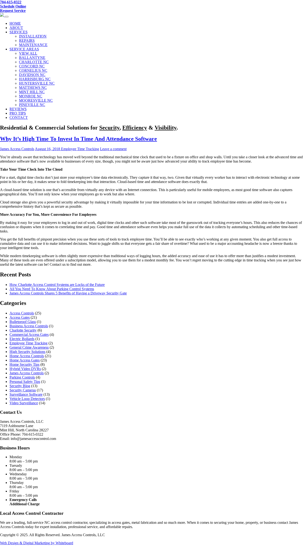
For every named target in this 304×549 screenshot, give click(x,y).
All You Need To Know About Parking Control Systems (52, 289)
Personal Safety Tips (25, 382)
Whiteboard (64, 543)
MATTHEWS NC (33, 88)
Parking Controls (22, 377)
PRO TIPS (18, 113)
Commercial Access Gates (29, 334)
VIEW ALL (28, 53)
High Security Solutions (27, 352)
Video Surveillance (24, 403)
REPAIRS (27, 41)
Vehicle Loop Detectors (27, 399)
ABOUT (16, 28)
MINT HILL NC (32, 92)
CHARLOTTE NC (34, 62)
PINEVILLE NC (32, 105)
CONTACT (19, 118)
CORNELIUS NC (33, 70)
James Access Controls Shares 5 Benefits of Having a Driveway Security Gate (68, 293)
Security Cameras (23, 390)
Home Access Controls (27, 356)
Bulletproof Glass (23, 322)
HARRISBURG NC (35, 79)
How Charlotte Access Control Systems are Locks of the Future (57, 285)
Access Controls (22, 313)
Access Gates (20, 317)
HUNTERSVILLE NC (37, 83)
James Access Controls (17, 149)
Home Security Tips (24, 364)
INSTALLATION (33, 36)
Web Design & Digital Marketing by (28, 543)
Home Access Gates (25, 360)
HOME (15, 23)
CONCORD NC (32, 66)
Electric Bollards (22, 339)
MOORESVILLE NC (36, 100)
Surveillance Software (26, 394)
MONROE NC (30, 96)
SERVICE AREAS (24, 49)
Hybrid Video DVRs (25, 369)
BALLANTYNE (32, 58)
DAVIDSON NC (32, 75)
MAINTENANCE (33, 45)
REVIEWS (18, 109)
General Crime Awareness (29, 347)
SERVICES (19, 32)
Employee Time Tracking (80, 149)
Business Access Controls (29, 326)
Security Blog (20, 386)
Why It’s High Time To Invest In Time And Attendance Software (78, 139)
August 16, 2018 (48, 149)
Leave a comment (113, 149)
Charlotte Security (23, 330)
